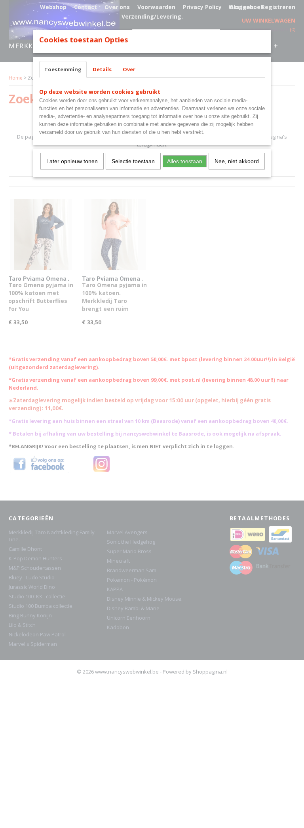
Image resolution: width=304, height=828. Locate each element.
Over (129, 69)
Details (102, 69)
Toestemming (63, 69)
